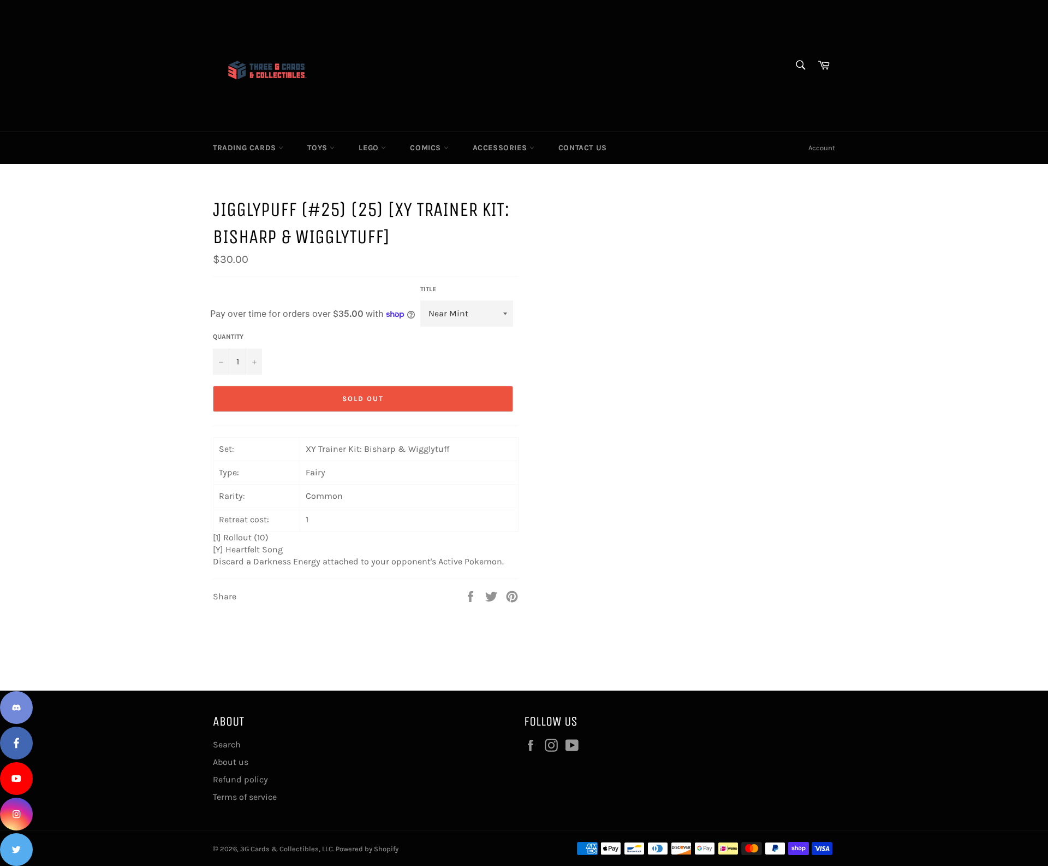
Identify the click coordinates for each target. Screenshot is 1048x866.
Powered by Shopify (367, 849)
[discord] (16, 707)
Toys (318, 147)
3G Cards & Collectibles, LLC (286, 849)
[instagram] (16, 814)
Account (821, 148)
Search (227, 744)
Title (428, 289)
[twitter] (16, 849)
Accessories (501, 147)
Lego (370, 147)
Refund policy (240, 779)
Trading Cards (245, 147)
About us (230, 762)
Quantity (228, 336)
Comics (426, 147)
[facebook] (16, 743)
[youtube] (16, 778)
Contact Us (582, 147)
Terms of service (245, 797)
